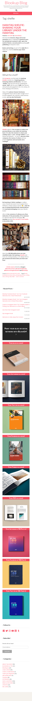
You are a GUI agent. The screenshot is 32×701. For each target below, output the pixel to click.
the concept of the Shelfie (20, 219)
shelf (10, 276)
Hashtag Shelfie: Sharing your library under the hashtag (14, 29)
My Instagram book (7, 313)
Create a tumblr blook (8, 671)
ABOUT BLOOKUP (7, 664)
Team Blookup (18, 35)
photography (19, 275)
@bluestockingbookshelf (11, 270)
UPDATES (5, 685)
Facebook (5, 677)
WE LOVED (17, 273)
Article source (10, 267)
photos (23, 275)
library (14, 275)
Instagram (7, 78)
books (26, 273)
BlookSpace (5, 668)
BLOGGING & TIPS (7, 666)
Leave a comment (20, 276)
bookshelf (4, 275)
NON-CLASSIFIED (7, 681)
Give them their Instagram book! (11, 310)
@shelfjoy (25, 270)
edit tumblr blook (6, 675)
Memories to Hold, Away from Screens (12, 317)
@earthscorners (10, 268)
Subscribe (7, 651)
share (3, 276)
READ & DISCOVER (11, 273)
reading (27, 275)
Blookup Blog (16, 3)
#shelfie (4, 80)
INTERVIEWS (5, 679)
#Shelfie (4, 129)
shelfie (13, 276)
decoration (9, 275)
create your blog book (8, 673)
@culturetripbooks (21, 268)
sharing (7, 276)
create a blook (6, 670)
